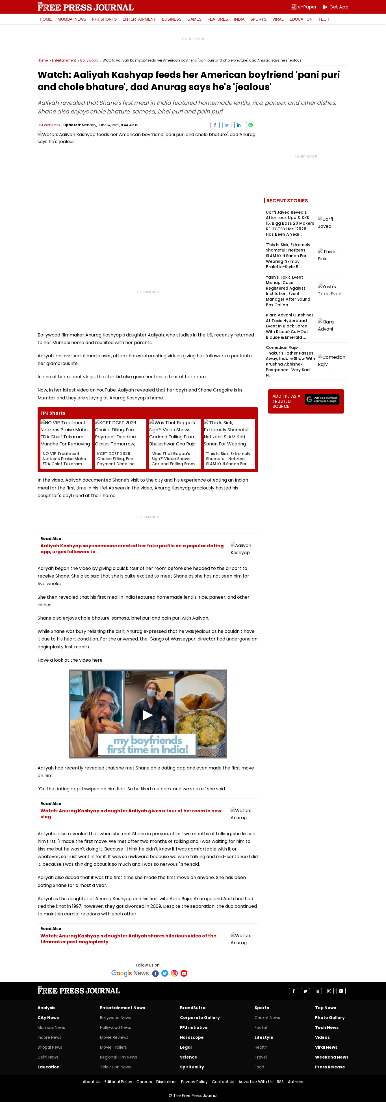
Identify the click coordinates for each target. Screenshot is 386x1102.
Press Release (330, 1067)
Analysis (46, 1008)
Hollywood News (115, 1027)
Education (301, 19)
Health (261, 1047)
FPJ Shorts (104, 19)
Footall (261, 1027)
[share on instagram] (329, 991)
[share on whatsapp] (250, 125)
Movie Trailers (113, 1047)
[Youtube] (184, 973)
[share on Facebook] (215, 125)
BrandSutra (192, 1008)
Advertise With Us (255, 1081)
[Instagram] (174, 973)
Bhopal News (50, 1047)
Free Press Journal (86, 6)
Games (194, 19)
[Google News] (130, 973)
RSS (280, 1081)
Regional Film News (118, 1057)
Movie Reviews (114, 1037)
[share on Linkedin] (238, 125)
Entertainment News (122, 1008)
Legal (186, 1047)
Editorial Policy (118, 1081)
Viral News (326, 1047)
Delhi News (48, 1057)
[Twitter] (164, 973)
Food (259, 1067)
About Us (91, 1081)
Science (188, 1057)
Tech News (327, 1027)
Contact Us (223, 1081)
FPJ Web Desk (49, 125)
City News (48, 1017)
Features (217, 19)
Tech (323, 19)
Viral (278, 19)
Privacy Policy (194, 1081)
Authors (295, 1081)
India (239, 19)
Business (171, 19)
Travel (261, 1057)
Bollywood (89, 60)
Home (46, 19)
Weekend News (331, 1057)
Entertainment (139, 19)
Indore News (49, 1037)
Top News (325, 1008)
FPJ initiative (194, 1027)
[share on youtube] (341, 991)
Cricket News (267, 1017)
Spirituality (192, 1067)
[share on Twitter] (226, 125)
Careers (144, 1081)
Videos (322, 1037)
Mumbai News (72, 19)
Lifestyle (264, 1037)
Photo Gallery (330, 1017)
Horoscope (192, 1037)
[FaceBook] (155, 973)
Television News (115, 1067)
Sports (258, 19)
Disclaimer (166, 1081)
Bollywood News (115, 1017)
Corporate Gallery (200, 1017)
